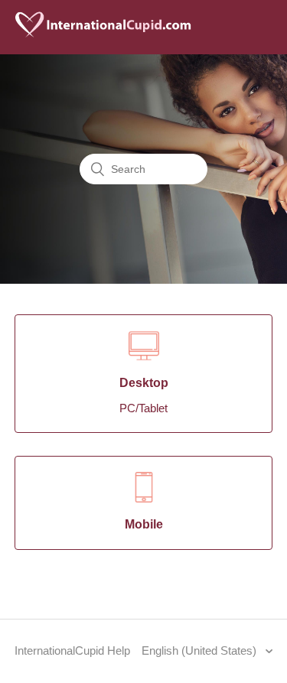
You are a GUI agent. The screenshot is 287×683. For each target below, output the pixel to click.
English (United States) (200, 650)
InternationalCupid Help (72, 650)
